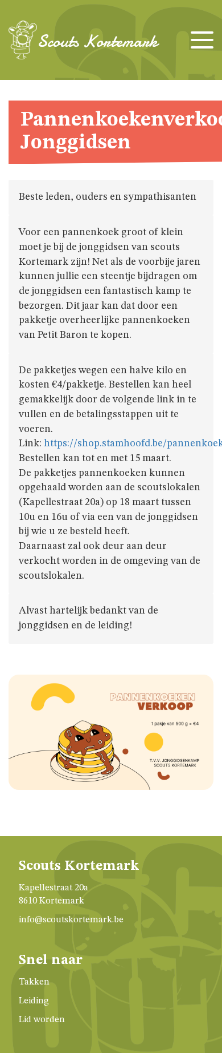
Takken (34, 982)
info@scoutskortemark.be (71, 920)
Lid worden (42, 1019)
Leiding (34, 1001)
